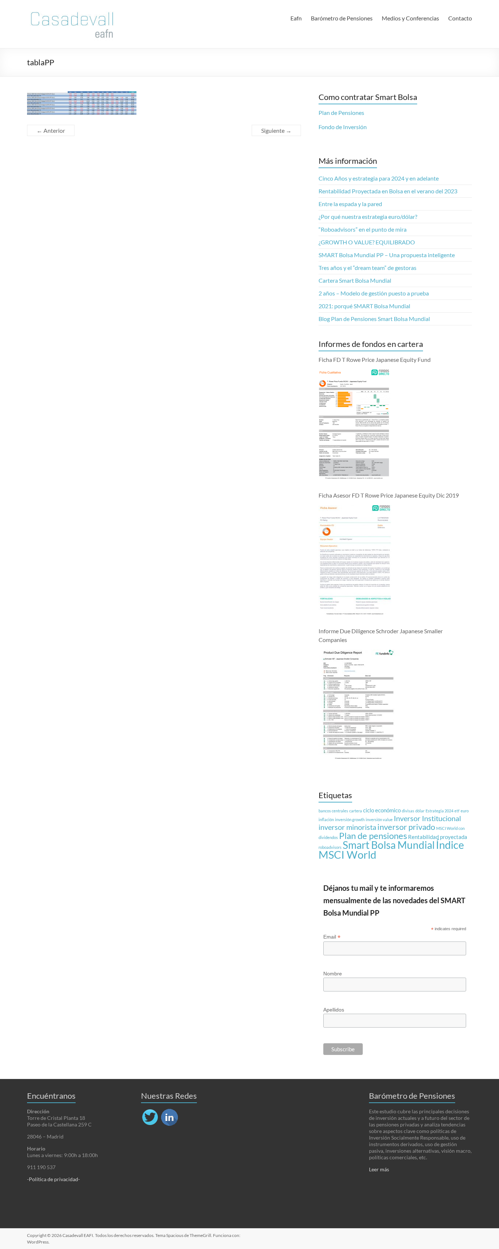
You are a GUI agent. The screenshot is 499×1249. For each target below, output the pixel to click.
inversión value (379, 819)
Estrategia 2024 (439, 810)
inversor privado (406, 827)
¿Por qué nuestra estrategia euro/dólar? (368, 216)
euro (465, 810)
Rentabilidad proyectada (437, 837)
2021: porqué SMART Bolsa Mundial (364, 305)
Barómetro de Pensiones (342, 18)
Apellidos (333, 1010)
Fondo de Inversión (343, 126)
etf (457, 810)
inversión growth (350, 819)
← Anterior (51, 130)
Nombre (332, 974)
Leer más (379, 1169)
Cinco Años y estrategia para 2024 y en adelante (379, 178)
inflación (326, 819)
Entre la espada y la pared (350, 203)
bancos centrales (333, 810)
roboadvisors (330, 847)
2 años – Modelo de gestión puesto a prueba (374, 293)
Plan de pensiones (373, 835)
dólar (419, 810)
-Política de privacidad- (53, 1179)
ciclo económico (382, 810)
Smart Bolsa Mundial (389, 845)
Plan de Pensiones (341, 112)
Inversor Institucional (427, 818)
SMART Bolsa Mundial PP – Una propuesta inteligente (387, 254)
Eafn (296, 18)
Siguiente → (276, 130)
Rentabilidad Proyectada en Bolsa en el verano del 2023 (388, 190)
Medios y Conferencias (410, 18)
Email (331, 936)
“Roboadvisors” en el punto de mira (363, 229)
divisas (408, 810)
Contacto (460, 18)
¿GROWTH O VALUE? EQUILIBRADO (367, 242)
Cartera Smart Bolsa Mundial (355, 280)
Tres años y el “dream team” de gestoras (367, 267)
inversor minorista (347, 827)
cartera (355, 810)
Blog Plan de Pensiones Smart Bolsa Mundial (374, 318)
